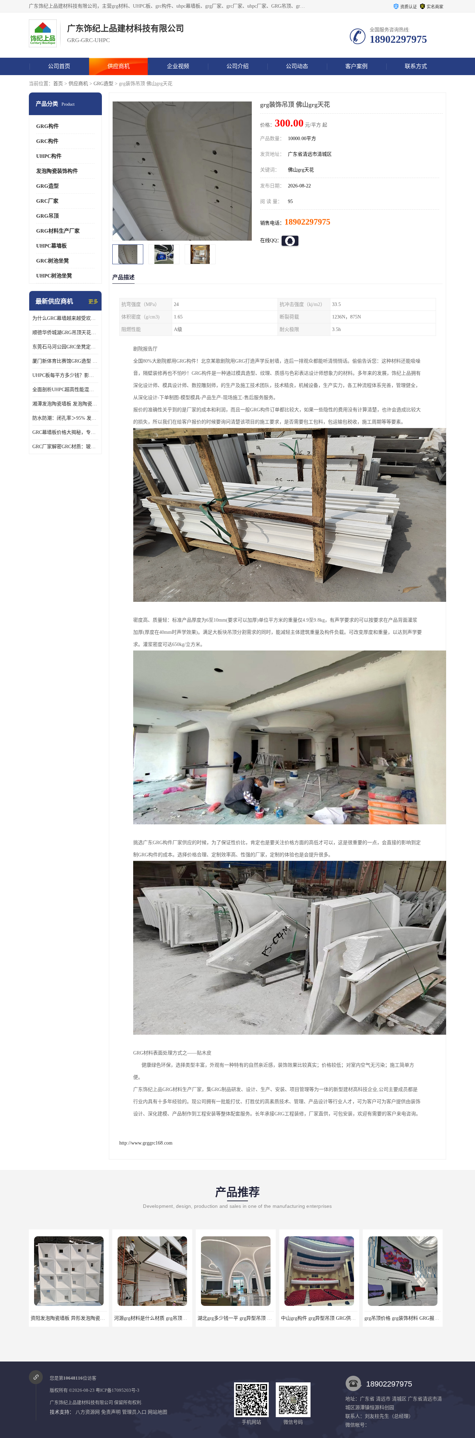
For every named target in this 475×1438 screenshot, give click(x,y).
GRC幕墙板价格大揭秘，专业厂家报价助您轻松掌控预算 (65, 432)
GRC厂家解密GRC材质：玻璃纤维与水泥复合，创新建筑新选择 (65, 446)
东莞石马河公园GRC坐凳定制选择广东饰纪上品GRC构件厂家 (65, 346)
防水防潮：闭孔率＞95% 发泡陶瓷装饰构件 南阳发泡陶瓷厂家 (65, 418)
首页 (58, 83)
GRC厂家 (47, 201)
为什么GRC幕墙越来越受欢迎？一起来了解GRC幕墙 (65, 318)
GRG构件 (47, 126)
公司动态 (297, 66)
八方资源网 (87, 1412)
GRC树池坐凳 (52, 261)
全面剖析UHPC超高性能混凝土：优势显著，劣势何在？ (65, 389)
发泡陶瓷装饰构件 (57, 171)
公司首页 (59, 66)
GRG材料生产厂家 (58, 231)
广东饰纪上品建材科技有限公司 (81, 1402)
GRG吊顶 (47, 216)
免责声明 (111, 1412)
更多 (93, 301)
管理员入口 (134, 1412)
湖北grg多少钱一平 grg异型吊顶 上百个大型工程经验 (170, 1318)
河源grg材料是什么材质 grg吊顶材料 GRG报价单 (83, 1318)
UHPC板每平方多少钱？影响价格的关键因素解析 (65, 375)
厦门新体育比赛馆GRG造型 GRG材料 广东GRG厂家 (65, 361)
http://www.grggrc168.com (145, 1143)
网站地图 (157, 1412)
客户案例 (356, 66)
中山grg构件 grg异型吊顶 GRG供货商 (237, 1318)
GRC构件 (47, 141)
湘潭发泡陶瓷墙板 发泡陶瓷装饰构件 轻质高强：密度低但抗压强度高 (65, 403)
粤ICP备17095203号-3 (117, 1390)
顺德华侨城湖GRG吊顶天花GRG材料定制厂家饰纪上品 (65, 332)
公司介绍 (237, 66)
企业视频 (178, 66)
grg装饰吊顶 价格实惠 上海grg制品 (402, 1318)
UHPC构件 (49, 156)
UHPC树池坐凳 (54, 275)
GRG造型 (103, 83)
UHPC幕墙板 (51, 246)
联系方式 (416, 66)
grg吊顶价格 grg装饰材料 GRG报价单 (321, 1318)
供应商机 (118, 66)
